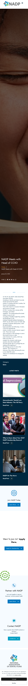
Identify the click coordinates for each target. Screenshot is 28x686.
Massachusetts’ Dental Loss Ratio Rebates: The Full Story (12, 401)
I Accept (14, 679)
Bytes (4, 365)
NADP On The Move (10, 476)
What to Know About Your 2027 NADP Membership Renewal (13, 439)
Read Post (6, 405)
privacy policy (18, 675)
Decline (14, 683)
